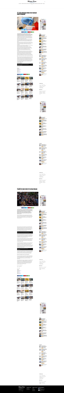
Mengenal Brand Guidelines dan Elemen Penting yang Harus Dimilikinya (44, 66)
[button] (44, 1)
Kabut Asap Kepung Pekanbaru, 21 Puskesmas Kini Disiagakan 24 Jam (22, 92)
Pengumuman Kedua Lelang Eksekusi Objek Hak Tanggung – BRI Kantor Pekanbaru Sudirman (44, 56)
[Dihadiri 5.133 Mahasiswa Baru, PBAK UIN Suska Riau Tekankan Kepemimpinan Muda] (23, 78)
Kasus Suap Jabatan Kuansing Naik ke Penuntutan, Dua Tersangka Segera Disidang (18, 81)
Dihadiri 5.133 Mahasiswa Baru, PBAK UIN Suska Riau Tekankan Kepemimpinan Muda (22, 81)
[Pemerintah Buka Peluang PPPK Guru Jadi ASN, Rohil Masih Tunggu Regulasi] (23, 84)
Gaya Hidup (42, 69)
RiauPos (19, 72)
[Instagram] (40, 32)
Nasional (20, 11)
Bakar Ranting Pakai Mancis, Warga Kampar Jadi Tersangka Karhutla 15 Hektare (26, 81)
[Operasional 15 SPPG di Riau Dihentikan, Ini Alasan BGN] (31, 84)
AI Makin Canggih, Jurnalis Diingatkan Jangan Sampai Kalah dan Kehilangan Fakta (27, 86)
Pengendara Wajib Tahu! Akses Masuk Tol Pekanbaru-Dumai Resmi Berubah (31, 81)
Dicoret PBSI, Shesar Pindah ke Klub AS (42, 388)
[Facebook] (39, 32)
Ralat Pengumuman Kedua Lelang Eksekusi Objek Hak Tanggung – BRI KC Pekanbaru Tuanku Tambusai (44, 59)
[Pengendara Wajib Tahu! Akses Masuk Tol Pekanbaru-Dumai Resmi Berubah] (31, 78)
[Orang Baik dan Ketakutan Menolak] (40, 75)
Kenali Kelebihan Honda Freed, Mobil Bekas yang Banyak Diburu (43, 68)
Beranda (18, 11)
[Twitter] (41, 32)
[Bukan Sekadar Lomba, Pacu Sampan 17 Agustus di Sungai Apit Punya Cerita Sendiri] (19, 84)
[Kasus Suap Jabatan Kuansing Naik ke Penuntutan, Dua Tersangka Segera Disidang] (19, 78)
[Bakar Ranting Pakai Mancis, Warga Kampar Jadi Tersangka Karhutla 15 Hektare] (27, 78)
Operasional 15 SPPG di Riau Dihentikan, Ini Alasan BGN (30, 86)
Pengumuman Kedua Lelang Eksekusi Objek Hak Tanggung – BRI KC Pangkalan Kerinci (44, 63)
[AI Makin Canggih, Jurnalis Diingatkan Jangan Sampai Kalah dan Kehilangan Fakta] (27, 84)
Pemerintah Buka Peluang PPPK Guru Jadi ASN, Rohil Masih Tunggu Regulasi (22, 86)
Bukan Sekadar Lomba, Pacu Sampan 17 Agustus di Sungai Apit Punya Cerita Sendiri (18, 86)
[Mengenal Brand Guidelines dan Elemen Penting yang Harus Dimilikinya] (40, 66)
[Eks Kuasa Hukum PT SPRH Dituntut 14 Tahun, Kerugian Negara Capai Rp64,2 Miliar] (19, 89)
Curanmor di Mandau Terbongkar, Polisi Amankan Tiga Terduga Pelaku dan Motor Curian (27, 92)
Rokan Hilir (42, 50)
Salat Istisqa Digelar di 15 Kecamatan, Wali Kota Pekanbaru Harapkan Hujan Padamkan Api (30, 92)
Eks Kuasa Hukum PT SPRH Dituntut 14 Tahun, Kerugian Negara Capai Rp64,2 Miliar (18, 92)
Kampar (42, 42)
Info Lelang (42, 57)
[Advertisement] (36, 40)
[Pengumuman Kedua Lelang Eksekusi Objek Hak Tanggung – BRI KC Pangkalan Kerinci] (40, 63)
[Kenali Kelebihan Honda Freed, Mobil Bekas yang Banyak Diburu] (40, 69)
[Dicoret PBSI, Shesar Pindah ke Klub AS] (39, 388)
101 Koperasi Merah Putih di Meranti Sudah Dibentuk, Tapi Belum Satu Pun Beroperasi (44, 71)
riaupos (19, 70)
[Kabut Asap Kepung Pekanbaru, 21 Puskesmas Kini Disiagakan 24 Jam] (23, 89)
